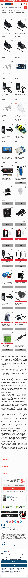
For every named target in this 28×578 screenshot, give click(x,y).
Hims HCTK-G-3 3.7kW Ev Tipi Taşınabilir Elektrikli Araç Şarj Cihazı (20, 179)
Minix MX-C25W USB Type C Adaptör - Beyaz (20, 116)
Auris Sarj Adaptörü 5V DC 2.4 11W (7, 241)
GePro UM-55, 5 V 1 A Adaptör (6, 304)
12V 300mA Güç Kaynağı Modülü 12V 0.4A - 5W (19, 137)
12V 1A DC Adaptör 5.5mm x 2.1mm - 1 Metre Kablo (7, 53)
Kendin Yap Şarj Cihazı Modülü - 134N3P (19, 158)
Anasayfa (4, 10)
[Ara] (25, 7)
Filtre (2, 16)
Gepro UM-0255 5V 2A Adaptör (6, 137)
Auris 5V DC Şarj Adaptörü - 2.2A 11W (20, 241)
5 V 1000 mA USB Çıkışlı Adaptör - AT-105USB (6, 325)
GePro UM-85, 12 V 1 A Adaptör (6, 95)
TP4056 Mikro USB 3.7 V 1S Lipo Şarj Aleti (20, 74)
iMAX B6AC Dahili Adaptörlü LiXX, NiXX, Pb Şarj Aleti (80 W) (7, 283)
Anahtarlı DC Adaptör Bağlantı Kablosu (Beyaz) (20, 262)
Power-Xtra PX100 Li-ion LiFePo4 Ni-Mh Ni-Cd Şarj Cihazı (20, 221)
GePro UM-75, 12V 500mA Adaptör (7, 262)
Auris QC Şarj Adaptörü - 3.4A (20, 200)
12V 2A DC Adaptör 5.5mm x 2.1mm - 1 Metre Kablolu (20, 33)
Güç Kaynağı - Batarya (11, 10)
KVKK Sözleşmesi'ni (8, 491)
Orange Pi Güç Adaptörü (20, 282)
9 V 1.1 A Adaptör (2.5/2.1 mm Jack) (20, 304)
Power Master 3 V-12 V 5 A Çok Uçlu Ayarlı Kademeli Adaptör (7, 179)
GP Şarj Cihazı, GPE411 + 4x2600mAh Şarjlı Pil (6, 346)
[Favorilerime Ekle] (12, 20)
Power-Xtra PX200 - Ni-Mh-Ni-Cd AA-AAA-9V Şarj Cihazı (7, 221)
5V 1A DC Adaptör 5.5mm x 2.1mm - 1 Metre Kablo (7, 33)
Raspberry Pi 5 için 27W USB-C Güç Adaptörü (7, 116)
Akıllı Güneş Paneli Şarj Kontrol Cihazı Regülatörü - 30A (7, 158)
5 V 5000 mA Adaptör (19, 324)
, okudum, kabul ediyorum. (13, 491)
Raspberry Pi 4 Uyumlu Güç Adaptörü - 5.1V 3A (7, 74)
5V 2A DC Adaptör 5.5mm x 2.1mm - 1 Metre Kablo (20, 53)
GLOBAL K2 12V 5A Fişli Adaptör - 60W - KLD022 (19, 346)
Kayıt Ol (14, 488)
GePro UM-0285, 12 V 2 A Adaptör (20, 95)
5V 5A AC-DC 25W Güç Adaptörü (6, 200)
